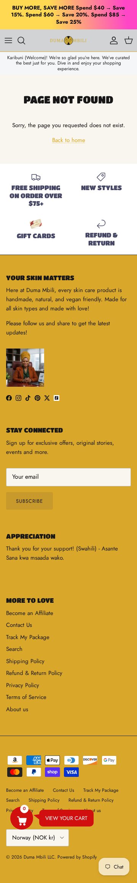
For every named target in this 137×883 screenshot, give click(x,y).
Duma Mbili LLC (39, 857)
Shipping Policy (25, 661)
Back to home (68, 140)
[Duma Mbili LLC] (68, 40)
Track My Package (27, 637)
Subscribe (29, 501)
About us (17, 709)
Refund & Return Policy (34, 673)
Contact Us (19, 625)
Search (14, 649)
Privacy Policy (22, 685)
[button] (21, 818)
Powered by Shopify (77, 857)
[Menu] (8, 40)
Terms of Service (26, 697)
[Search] (25, 40)
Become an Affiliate (29, 613)
